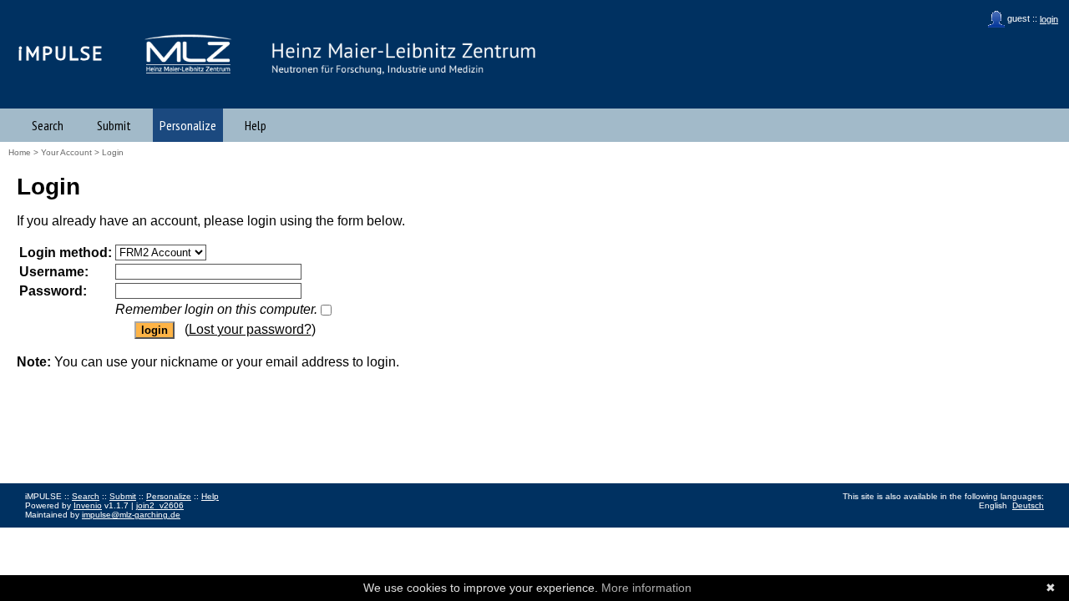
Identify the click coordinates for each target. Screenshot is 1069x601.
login (1049, 19)
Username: (54, 272)
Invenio (87, 505)
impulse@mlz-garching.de (131, 514)
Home (19, 152)
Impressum (46, 533)
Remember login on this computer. (216, 309)
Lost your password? (250, 329)
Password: (53, 291)
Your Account (66, 152)
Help (255, 125)
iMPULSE (61, 53)
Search (47, 125)
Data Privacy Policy (111, 533)
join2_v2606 (160, 505)
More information (646, 587)
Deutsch (1028, 505)
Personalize (188, 125)
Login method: (65, 252)
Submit (114, 125)
